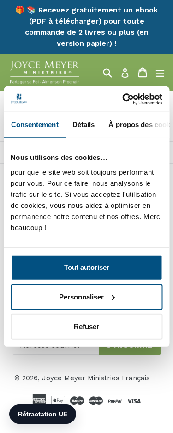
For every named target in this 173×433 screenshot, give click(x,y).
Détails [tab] (83, 124)
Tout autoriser (86, 267)
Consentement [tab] (34, 124)
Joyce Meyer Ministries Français (96, 378)
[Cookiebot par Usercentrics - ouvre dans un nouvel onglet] (123, 99)
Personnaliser (81, 296)
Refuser (86, 326)
